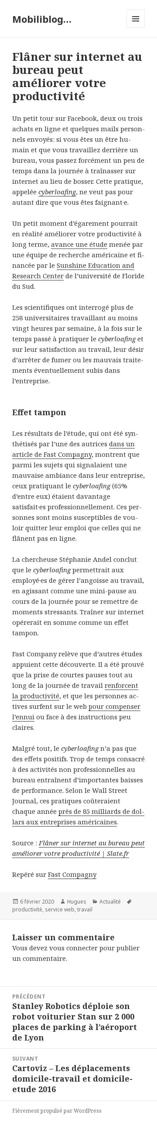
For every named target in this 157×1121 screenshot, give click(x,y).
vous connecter (73, 947)
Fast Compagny (72, 874)
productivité (27, 909)
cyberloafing (57, 191)
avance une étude (79, 244)
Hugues (76, 901)
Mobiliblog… (42, 18)
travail (84, 909)
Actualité (110, 901)
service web (60, 909)
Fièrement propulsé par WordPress (57, 1110)
